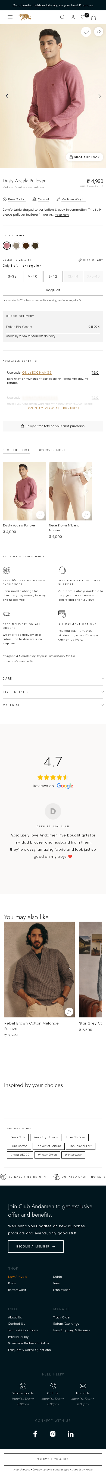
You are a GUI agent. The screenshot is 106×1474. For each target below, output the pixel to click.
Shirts (57, 1277)
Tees (56, 1283)
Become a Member (32, 1246)
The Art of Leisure (48, 1146)
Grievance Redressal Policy (28, 1343)
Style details (16, 692)
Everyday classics (46, 1137)
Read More (62, 214)
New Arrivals (17, 1277)
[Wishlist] (83, 17)
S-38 (12, 276)
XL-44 (75, 278)
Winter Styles (47, 1155)
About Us (15, 1317)
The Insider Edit (81, 1146)
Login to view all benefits (53, 408)
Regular (53, 290)
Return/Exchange (66, 1323)
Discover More (52, 450)
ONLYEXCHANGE (37, 372)
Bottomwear (17, 1290)
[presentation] (7, 96)
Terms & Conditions (23, 1330)
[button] (93, 17)
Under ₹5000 (20, 1155)
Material (11, 705)
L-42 (53, 276)
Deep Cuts (18, 1137)
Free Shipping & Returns (71, 1330)
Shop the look (87, 157)
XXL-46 (95, 278)
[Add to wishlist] (86, 32)
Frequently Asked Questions (29, 1350)
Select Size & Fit (53, 1459)
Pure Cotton (19, 1146)
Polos (12, 1283)
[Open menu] (10, 17)
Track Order (61, 1317)
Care (7, 679)
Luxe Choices (75, 1137)
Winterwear (73, 1155)
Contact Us (16, 1323)
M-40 (33, 276)
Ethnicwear (61, 1290)
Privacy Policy (18, 1337)
